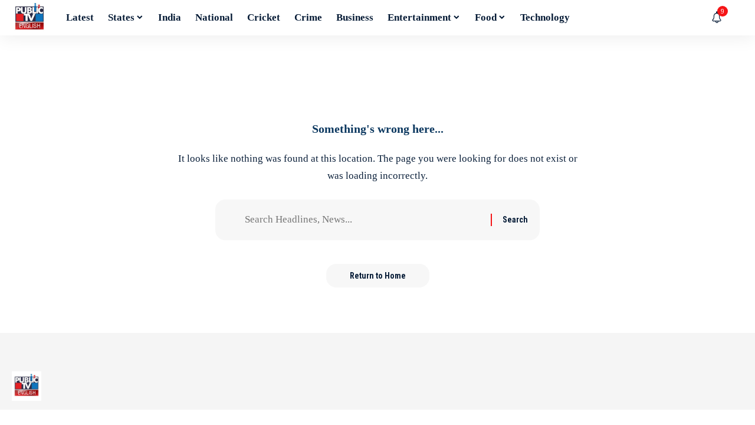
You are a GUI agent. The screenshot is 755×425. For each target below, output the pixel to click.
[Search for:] (363, 220)
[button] (734, 18)
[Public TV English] (29, 17)
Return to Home (378, 275)
